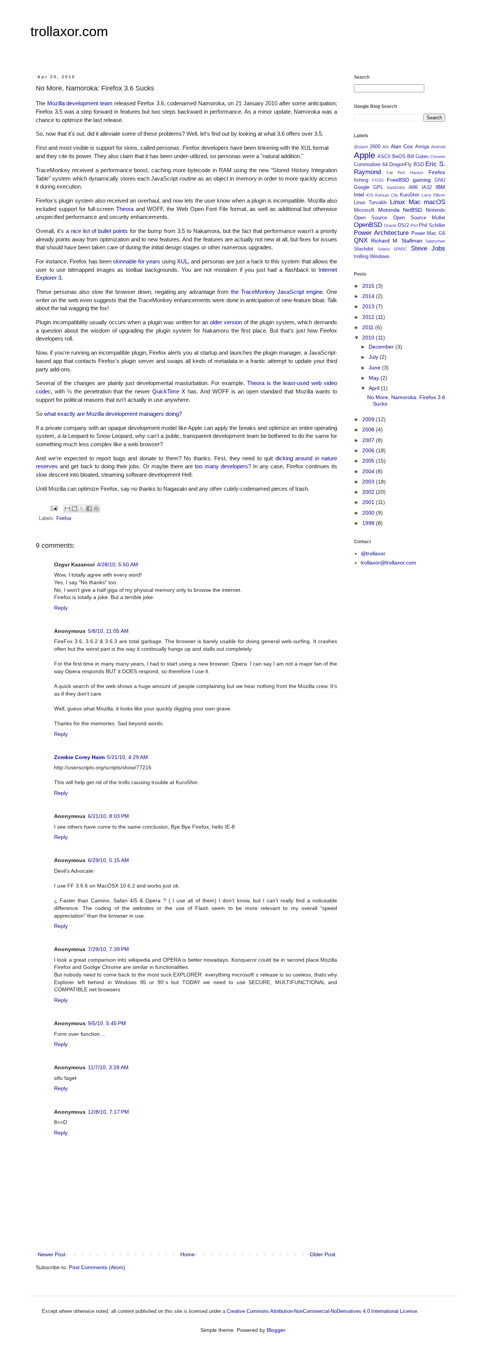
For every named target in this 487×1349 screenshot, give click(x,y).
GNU (439, 180)
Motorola (388, 210)
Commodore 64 (371, 164)
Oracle (390, 225)
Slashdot (363, 249)
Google (361, 187)
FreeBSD (398, 180)
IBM (440, 187)
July (374, 357)
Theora (125, 209)
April (375, 388)
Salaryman (435, 241)
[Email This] (67, 508)
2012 (369, 317)
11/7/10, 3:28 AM (108, 1067)
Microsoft (364, 210)
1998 (369, 523)
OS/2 (403, 225)
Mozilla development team (80, 103)
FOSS (378, 180)
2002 (369, 492)
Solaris (383, 249)
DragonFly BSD (406, 164)
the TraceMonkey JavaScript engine (277, 292)
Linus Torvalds (370, 202)
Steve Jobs (428, 248)
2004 (369, 471)
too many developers (221, 466)
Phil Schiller (432, 225)
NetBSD (412, 210)
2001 (369, 502)
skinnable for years (136, 261)
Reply (61, 608)
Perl (414, 225)
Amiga (422, 146)
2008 (369, 429)
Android (438, 146)
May (374, 378)
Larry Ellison (433, 195)
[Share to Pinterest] (96, 508)
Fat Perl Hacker (405, 172)
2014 (369, 296)
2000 (369, 513)
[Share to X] (82, 508)
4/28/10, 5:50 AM (117, 564)
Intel (359, 195)
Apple (364, 155)
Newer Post (51, 1254)
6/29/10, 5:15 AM (108, 860)
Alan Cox (402, 146)
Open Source (370, 217)
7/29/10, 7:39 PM (108, 949)
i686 (413, 187)
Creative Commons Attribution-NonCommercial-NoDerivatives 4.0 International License (322, 1311)
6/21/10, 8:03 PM (108, 816)
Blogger (276, 1330)
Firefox (64, 518)
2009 (369, 419)
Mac (415, 202)
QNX (361, 240)
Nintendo (435, 210)
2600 (375, 146)
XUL (182, 261)
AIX (385, 146)
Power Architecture (381, 232)
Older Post (322, 1254)
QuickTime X (168, 391)
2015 (369, 286)
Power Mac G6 (428, 233)
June (375, 368)
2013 (369, 306)
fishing (361, 180)
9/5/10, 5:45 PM (107, 1023)
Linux (397, 202)
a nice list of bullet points (97, 231)
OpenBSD (368, 224)
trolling (361, 256)
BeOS (399, 156)
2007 (369, 440)
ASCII (384, 156)
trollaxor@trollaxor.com (388, 563)
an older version (222, 322)
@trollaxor (373, 553)
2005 (369, 461)
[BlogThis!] (74, 508)
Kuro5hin (409, 195)
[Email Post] (53, 508)
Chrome (437, 156)
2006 (369, 450)
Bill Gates (418, 156)
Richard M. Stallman (397, 241)
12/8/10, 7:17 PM (108, 1112)
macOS (434, 202)
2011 (368, 327)
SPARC (400, 249)
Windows (380, 256)
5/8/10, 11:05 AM (108, 631)
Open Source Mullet (419, 217)
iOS (369, 195)
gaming (422, 180)
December (382, 347)
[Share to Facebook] (89, 508)
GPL (378, 187)
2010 (369, 337)
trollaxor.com (69, 31)
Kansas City (386, 195)
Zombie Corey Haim (79, 757)
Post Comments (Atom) (97, 1267)
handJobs (396, 187)
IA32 (427, 187)
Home (187, 1254)
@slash (361, 146)
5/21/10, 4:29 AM (127, 757)
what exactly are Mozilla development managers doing (111, 414)
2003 (369, 482)
